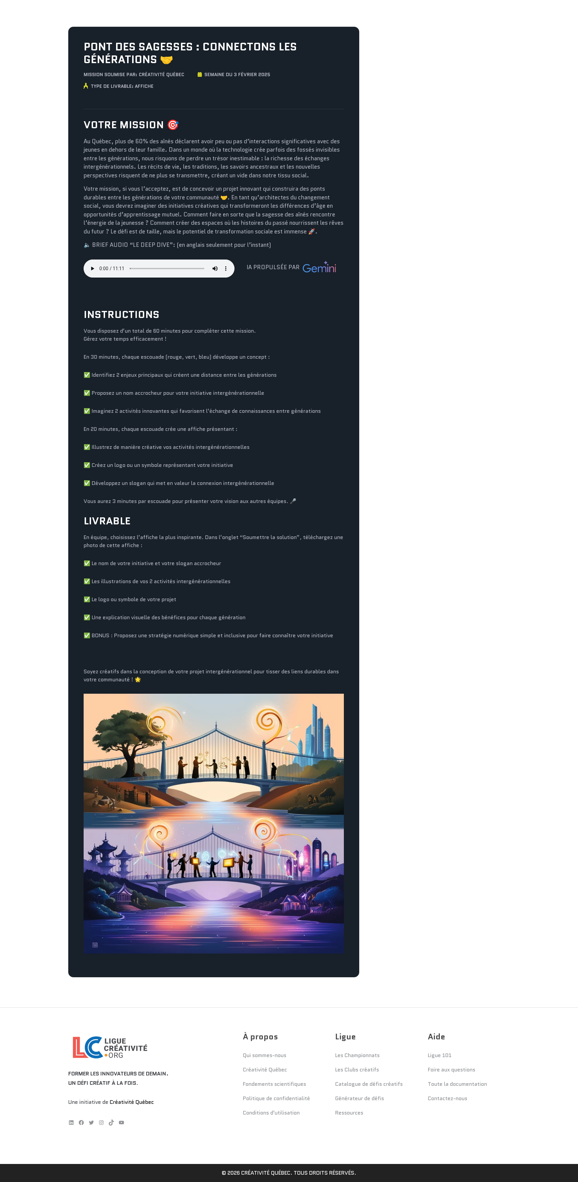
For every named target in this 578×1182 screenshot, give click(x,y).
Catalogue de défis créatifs (369, 1084)
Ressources (349, 1113)
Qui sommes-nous (264, 1055)
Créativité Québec (161, 74)
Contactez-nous (447, 1098)
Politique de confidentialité (276, 1098)
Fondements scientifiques (274, 1084)
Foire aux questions (451, 1069)
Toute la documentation (457, 1084)
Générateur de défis (359, 1098)
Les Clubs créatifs (357, 1069)
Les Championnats (357, 1055)
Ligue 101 (440, 1055)
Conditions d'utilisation (271, 1113)
